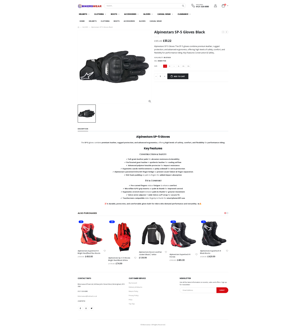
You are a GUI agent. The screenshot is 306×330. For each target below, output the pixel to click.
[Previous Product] (223, 32)
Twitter (91, 308)
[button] (225, 213)
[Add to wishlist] (105, 258)
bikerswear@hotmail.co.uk (87, 296)
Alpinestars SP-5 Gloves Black (179, 32)
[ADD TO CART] (102, 223)
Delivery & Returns (135, 287)
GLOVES (85, 27)
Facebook (80, 308)
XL (178, 66)
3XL (188, 66)
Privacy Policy (134, 295)
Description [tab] (83, 129)
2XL (183, 66)
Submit (222, 290)
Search (183, 5)
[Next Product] (226, 32)
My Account (133, 283)
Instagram (86, 308)
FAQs (130, 300)
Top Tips (132, 304)
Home (78, 27)
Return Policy (133, 291)
